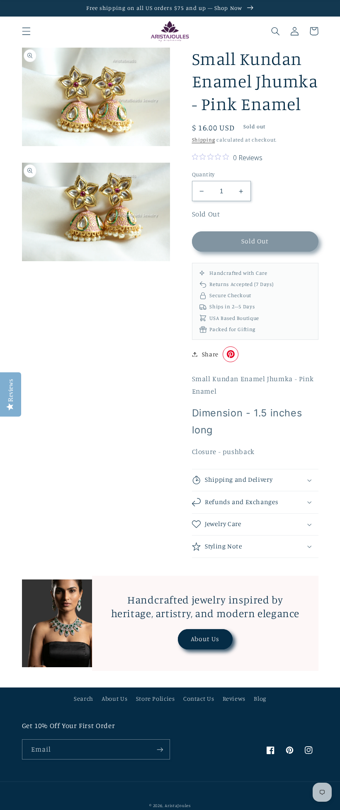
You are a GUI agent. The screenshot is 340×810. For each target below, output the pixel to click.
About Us (205, 639)
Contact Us (198, 698)
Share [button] (210, 354)
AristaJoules (178, 805)
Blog (260, 698)
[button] (26, 31)
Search (83, 698)
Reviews (234, 698)
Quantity (203, 174)
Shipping (203, 140)
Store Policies (155, 698)
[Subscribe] (160, 749)
